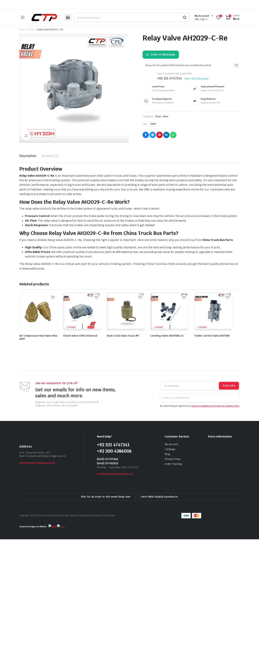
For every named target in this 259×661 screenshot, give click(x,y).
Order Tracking (173, 464)
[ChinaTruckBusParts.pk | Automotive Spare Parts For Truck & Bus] (44, 17)
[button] (26, 135)
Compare (54, 304)
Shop (31, 29)
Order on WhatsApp (162, 54)
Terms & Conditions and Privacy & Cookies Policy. (215, 406)
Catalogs (170, 449)
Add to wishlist (236, 65)
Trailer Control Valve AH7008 (211, 335)
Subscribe (229, 385)
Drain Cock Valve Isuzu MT (123, 335)
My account (171, 444)
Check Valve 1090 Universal (80, 335)
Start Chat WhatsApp (196, 78)
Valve (165, 116)
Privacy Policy (173, 459)
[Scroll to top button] (251, 653)
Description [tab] (27, 156)
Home (22, 29)
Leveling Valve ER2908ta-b (166, 335)
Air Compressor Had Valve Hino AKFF (38, 337)
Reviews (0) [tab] (50, 156)
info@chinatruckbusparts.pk (37, 462)
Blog (167, 454)
